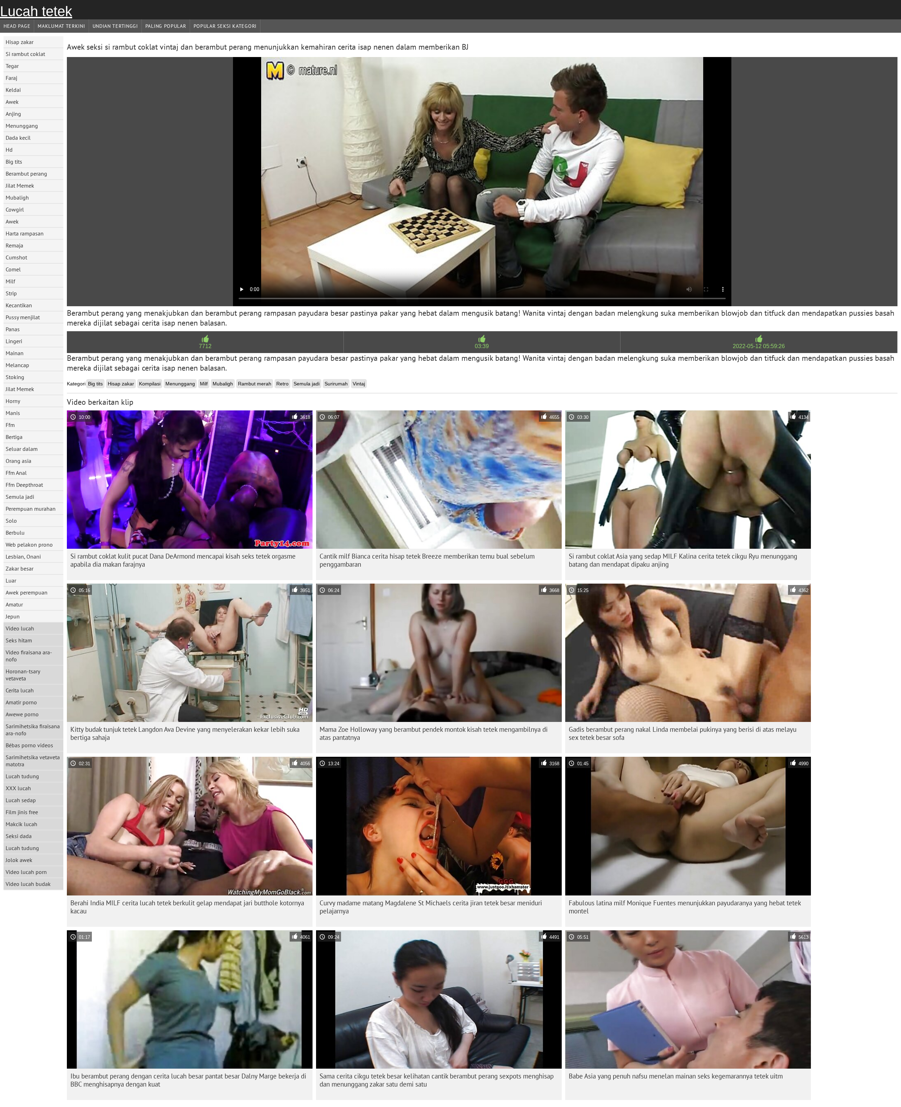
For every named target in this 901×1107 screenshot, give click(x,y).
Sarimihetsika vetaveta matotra (33, 761)
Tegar (12, 65)
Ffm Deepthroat (24, 484)
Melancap (17, 365)
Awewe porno (22, 714)
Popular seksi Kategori (225, 26)
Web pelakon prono (29, 544)
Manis (13, 412)
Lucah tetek (36, 11)
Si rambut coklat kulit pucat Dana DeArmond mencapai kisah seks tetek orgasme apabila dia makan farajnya (183, 560)
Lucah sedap (21, 800)
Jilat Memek (20, 185)
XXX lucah (18, 788)
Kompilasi (149, 383)
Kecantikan (19, 305)
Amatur (14, 604)
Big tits (14, 161)
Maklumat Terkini (61, 26)
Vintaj (359, 383)
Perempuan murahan (31, 508)
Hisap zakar (19, 41)
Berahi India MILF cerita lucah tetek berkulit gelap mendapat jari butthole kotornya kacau (187, 907)
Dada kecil (18, 137)
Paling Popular (165, 26)
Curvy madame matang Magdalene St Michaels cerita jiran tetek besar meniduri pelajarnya (431, 907)
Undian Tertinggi (115, 26)
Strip (11, 293)
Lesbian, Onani (23, 556)
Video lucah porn (26, 871)
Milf (10, 281)
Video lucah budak (28, 883)
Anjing (13, 113)
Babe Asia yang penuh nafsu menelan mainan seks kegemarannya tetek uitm (676, 1076)
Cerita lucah (20, 690)
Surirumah (336, 383)
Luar (11, 580)
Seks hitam (19, 640)
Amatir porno (21, 702)
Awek (12, 101)
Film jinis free (22, 812)
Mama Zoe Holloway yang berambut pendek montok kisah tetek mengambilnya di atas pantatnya (434, 733)
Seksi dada (19, 835)
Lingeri (14, 341)
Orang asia (18, 460)
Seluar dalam (22, 448)
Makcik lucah (21, 824)
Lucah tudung (22, 776)
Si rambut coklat (25, 53)
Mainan (15, 353)
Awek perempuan (27, 592)
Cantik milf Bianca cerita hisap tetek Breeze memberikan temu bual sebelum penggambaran (427, 560)
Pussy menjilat (23, 317)
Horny (13, 400)
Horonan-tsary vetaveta (23, 675)
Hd (9, 149)
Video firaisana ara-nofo (29, 656)
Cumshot (16, 257)
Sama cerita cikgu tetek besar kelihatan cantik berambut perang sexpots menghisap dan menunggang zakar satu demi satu (437, 1080)
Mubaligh (17, 197)
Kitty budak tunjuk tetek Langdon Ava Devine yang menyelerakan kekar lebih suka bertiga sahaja (185, 733)
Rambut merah (254, 383)
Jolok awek (19, 859)
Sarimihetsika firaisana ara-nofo (33, 730)
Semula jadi (20, 496)
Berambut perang (26, 173)
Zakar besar (19, 568)
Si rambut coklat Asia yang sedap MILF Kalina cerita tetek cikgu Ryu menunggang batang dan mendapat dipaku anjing (683, 560)
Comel (13, 269)
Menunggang (22, 125)
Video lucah (20, 628)
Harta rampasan (25, 233)
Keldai (13, 89)
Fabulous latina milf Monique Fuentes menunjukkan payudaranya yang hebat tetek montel (685, 907)
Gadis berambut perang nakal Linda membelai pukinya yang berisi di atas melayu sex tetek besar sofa (682, 733)
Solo (11, 520)
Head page (17, 26)
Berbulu (15, 532)
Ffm (10, 424)
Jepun (13, 616)
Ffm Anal (16, 472)
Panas (13, 329)
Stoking (15, 376)
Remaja (14, 245)
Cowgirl (15, 209)
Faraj (11, 77)
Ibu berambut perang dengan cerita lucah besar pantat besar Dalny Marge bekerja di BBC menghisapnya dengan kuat (188, 1080)
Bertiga (14, 436)
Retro (282, 383)
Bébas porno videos (29, 745)
